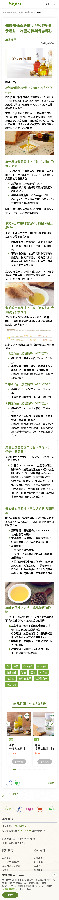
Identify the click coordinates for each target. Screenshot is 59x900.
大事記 (5, 870)
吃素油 (10, 678)
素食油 (43, 672)
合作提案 (38, 857)
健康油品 (11, 672)
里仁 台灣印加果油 (17, 746)
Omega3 (28, 666)
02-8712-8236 (24, 830)
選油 (32, 672)
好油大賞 (11, 684)
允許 (10, 895)
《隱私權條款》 (10, 889)
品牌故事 (6, 857)
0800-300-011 (22, 826)
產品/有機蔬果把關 (11, 866)
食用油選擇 (25, 678)
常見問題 (38, 870)
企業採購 (38, 861)
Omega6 (41, 666)
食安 (16, 666)
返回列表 (14, 794)
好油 (23, 672)
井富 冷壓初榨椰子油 (44, 746)
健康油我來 (41, 678)
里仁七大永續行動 (10, 861)
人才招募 (38, 866)
